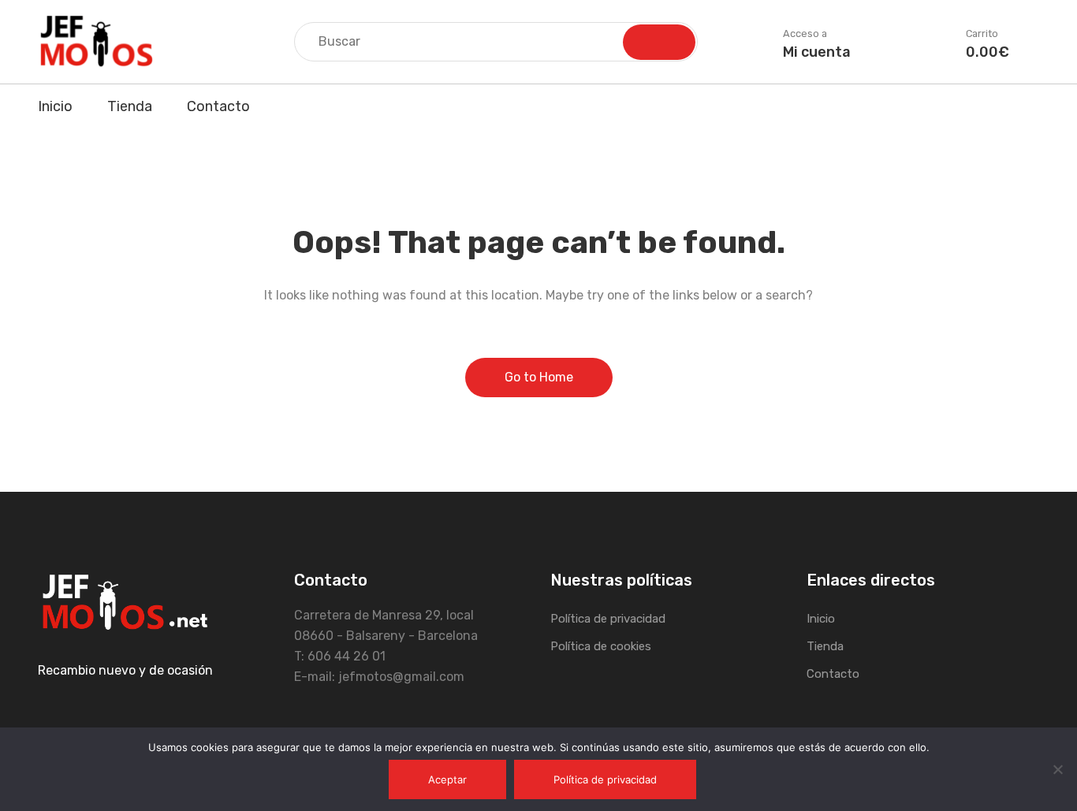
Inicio (55, 106)
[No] (1057, 769)
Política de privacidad (607, 619)
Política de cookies (600, 646)
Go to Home (539, 377)
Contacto (218, 106)
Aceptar (447, 779)
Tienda (129, 106)
